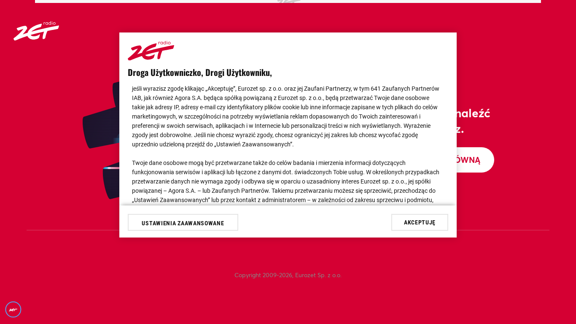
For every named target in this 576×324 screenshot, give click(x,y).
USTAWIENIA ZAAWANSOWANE (183, 223)
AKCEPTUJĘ (420, 222)
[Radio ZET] (36, 37)
